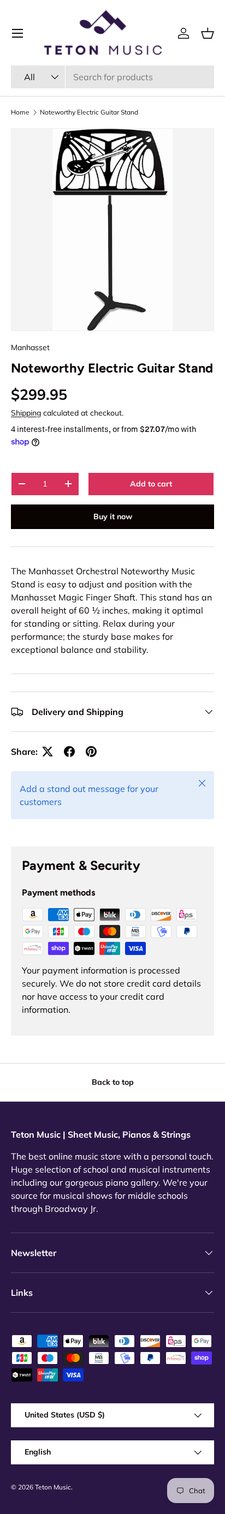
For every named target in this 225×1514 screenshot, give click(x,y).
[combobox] (112, 76)
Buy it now (112, 516)
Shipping (26, 413)
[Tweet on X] (47, 751)
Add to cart (151, 484)
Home (20, 112)
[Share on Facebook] (69, 751)
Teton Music (53, 1487)
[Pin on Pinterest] (91, 751)
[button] (208, 33)
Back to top (113, 1082)
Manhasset (30, 347)
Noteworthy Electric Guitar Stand (89, 112)
